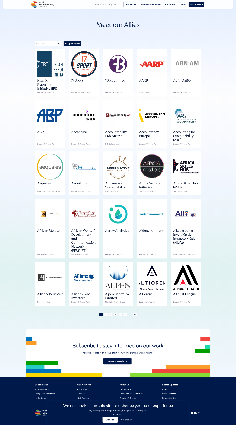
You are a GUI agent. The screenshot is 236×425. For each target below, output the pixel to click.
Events (165, 389)
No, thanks (126, 420)
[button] (131, 4)
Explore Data (196, 4)
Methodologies (42, 398)
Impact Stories (169, 398)
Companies (82, 389)
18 (135, 314)
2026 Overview (42, 389)
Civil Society (83, 398)
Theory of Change (128, 398)
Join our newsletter (117, 361)
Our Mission (125, 389)
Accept (110, 420)
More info (118, 414)
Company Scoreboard (45, 394)
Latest (183, 4)
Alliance (81, 394)
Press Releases (169, 394)
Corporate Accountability (131, 394)
